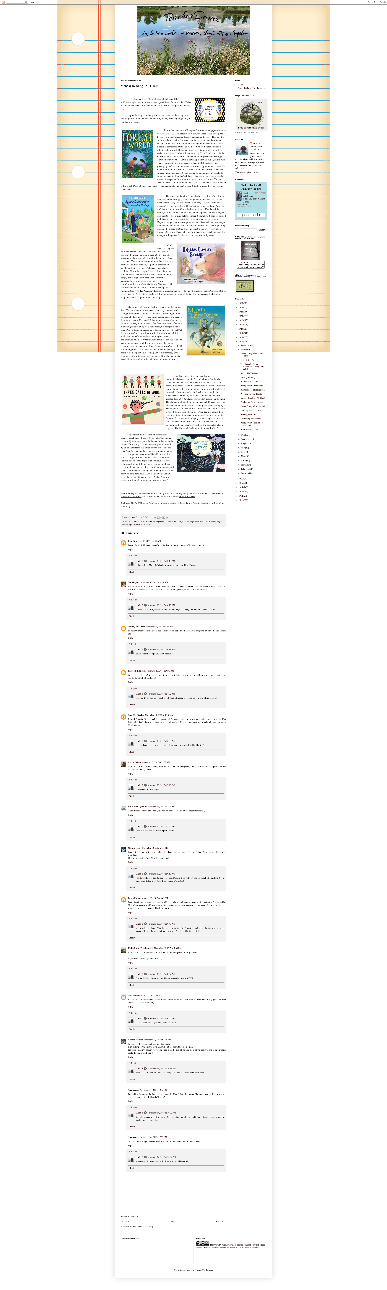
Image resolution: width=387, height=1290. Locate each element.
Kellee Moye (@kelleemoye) (140, 948)
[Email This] (155, 517)
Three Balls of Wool (142, 524)
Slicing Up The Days (250, 373)
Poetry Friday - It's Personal (253, 406)
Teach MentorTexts (151, 98)
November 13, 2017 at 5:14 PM (155, 848)
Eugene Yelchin (242, 204)
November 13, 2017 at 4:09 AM (147, 541)
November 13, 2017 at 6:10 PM (161, 874)
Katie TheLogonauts (137, 807)
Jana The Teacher (136, 715)
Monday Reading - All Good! (253, 398)
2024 (241, 312)
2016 (241, 479)
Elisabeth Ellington (137, 671)
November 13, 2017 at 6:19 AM (161, 605)
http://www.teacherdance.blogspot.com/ (239, 1245)
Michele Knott (134, 848)
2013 (241, 491)
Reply (130, 549)
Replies (134, 555)
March (244, 465)
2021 (241, 324)
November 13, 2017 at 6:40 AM (160, 671)
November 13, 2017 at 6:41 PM (154, 898)
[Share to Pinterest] (166, 517)
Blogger (209, 1270)
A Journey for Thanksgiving (253, 390)
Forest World (200, 521)
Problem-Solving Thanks (251, 394)
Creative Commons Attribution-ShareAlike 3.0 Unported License (231, 1248)
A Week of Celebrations (251, 381)
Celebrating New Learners (252, 402)
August (244, 443)
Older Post (220, 1221)
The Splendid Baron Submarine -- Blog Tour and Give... (252, 366)
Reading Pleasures (248, 415)
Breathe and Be (149, 521)
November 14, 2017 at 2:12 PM (153, 1090)
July (243, 448)
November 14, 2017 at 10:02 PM (162, 1113)
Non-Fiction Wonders (250, 360)
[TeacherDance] (250, 259)
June (243, 452)
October (245, 435)
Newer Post (126, 1221)
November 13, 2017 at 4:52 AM (154, 582)
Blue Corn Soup (135, 521)
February (245, 469)
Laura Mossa (134, 898)
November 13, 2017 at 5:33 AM (159, 627)
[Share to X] (161, 517)
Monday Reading (248, 377)
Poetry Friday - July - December (252, 88)
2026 (241, 303)
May (243, 456)
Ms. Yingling (134, 582)
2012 (241, 496)
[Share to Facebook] (163, 517)
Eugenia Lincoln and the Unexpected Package (175, 521)
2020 (241, 329)
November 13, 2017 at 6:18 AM (161, 561)
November (246, 350)
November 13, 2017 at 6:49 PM (161, 924)
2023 (241, 316)
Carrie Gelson (134, 762)
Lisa (130, 541)
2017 (241, 342)
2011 (241, 500)
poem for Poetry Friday (152, 441)
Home (173, 1221)
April (243, 460)
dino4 (191, 1270)
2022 (241, 320)
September (246, 439)
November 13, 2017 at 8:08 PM (161, 1018)
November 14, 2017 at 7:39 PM (153, 1137)
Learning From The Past (251, 410)
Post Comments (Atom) (143, 1227)
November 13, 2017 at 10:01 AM (159, 715)
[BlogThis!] (158, 517)
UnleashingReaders (132, 102)
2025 (241, 307)
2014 (241, 487)
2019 (241, 333)
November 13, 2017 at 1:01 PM (161, 807)
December (245, 345)
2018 (241, 337)
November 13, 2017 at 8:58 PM (157, 1040)
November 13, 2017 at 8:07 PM (161, 974)
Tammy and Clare (136, 627)
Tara (130, 995)
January (244, 473)
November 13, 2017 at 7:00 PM (167, 948)
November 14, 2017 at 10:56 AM (162, 1069)
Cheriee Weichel (135, 1040)
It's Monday (211, 521)
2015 (241, 483)
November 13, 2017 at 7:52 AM (161, 694)
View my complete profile (246, 172)
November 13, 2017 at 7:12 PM (146, 995)
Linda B (139, 561)
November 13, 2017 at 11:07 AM (156, 762)
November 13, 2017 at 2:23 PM (161, 741)
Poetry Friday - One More (252, 386)
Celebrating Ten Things (251, 419)
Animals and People (249, 429)
